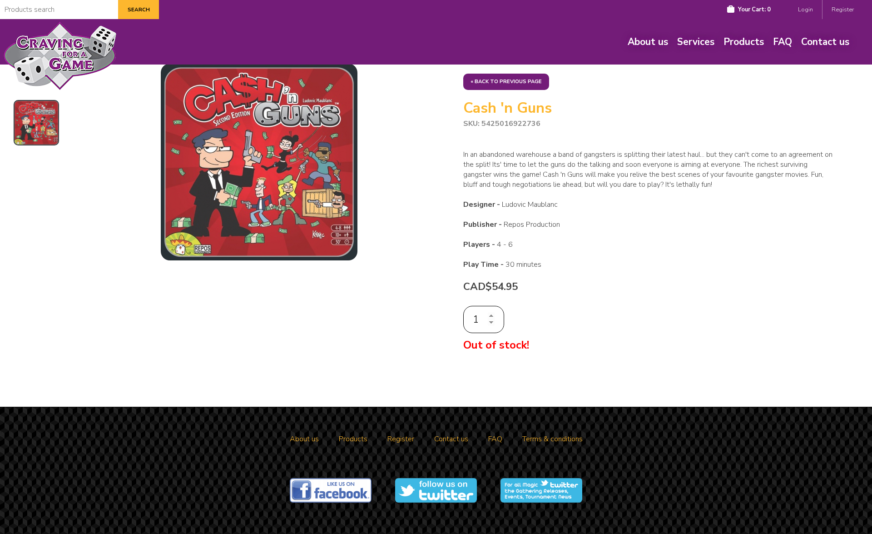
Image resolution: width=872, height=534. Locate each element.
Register (843, 9)
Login (805, 9)
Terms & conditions (552, 439)
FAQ (782, 41)
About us (648, 41)
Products (743, 41)
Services (695, 41)
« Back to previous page (506, 81)
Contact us (825, 41)
